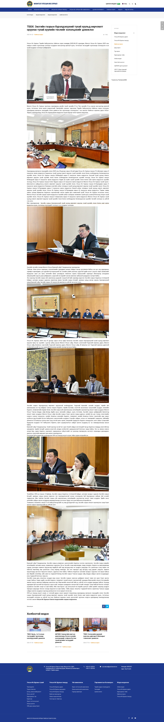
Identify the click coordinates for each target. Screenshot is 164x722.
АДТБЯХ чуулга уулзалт (121, 66)
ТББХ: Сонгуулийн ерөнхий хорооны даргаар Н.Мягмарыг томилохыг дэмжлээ (94, 636)
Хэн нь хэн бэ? (31, 694)
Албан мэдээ (117, 58)
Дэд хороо (117, 47)
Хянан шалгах (31, 703)
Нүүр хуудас (30, 14)
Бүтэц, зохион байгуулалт (34, 691)
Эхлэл (30, 9)
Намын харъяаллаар (55, 696)
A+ (162, 28)
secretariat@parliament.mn (109, 666)
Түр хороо (117, 51)
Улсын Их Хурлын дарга (121, 36)
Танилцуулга (30, 687)
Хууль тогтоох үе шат (33, 701)
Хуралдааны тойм (119, 55)
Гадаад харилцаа (77, 691)
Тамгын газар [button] (111, 9)
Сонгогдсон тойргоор (55, 699)
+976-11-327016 (90, 668)
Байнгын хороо (64, 14)
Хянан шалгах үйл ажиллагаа (80, 689)
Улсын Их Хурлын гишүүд (121, 40)
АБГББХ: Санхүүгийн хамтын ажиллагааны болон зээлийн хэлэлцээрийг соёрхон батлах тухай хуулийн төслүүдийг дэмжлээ (65, 638)
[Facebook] (129, 718)
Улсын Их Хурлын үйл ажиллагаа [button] (80, 9)
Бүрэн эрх (29, 699)
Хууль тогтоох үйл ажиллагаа (80, 687)
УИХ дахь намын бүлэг (33, 706)
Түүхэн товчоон (31, 689)
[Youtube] (135, 718)
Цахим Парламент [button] (98, 9)
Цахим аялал (98, 691)
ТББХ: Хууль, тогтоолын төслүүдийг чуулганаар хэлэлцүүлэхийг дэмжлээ (36, 636)
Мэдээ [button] (120, 9)
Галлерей (97, 689)
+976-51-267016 (90, 666)
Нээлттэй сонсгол (119, 62)
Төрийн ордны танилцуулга (102, 687)
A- (162, 22)
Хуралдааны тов (31, 696)
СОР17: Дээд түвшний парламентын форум (120, 70)
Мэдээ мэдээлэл (40, 14)
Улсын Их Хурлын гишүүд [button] (59, 9)
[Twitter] (132, 718)
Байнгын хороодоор (55, 694)
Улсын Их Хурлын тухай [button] (41, 9)
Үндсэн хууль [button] (129, 9)
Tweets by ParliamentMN (119, 80)
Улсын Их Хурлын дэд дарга (57, 689)
